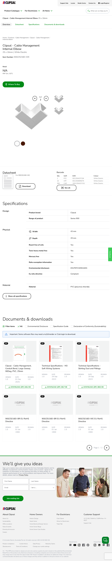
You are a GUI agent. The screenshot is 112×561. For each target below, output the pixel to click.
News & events (7, 527)
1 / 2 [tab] (40, 98)
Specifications (34, 24)
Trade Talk (59, 524)
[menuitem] (13, 10)
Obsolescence (7, 546)
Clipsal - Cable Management (39, 38)
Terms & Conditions (22, 546)
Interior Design (34, 518)
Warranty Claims (50, 544)
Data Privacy (36, 544)
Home (5, 38)
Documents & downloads (54, 24)
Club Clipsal (60, 518)
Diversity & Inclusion (9, 529)
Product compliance (8, 544)
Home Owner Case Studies (37, 529)
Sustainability (6, 521)
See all (67, 188)
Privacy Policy (23, 475)
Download (26, 186)
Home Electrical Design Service (39, 524)
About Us (5, 518)
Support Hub (87, 523)
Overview (6, 24)
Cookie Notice (23, 544)
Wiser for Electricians (63, 521)
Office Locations (7, 524)
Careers (5, 532)
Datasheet (19, 24)
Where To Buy (14, 84)
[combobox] (42, 487)
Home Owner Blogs (35, 527)
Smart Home (33, 521)
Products (11, 38)
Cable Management (22, 38)
